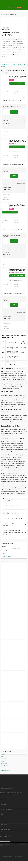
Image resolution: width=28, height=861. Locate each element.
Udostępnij (16, 91)
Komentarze (16, 93)
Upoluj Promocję (17, 83)
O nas (2, 802)
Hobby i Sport (4, 763)
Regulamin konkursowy (5, 829)
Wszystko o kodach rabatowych (7, 809)
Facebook (5, 135)
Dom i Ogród (3, 758)
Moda (2, 756)
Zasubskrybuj (4, 842)
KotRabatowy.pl (9, 856)
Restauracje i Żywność (5, 768)
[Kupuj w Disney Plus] (14, 22)
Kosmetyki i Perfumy (5, 765)
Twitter (8, 135)
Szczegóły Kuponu (21, 183)
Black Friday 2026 (4, 824)
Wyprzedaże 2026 (4, 822)
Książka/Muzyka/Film (5, 770)
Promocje (3, 754)
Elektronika (3, 761)
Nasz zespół (3, 804)
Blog (2, 814)
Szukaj (19, 7)
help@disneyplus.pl (7, 556)
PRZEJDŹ (14, 175)
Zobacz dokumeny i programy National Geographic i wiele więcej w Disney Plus (17, 205)
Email (3, 93)
